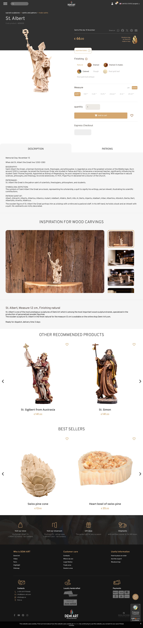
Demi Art (16, 556)
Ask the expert (116, 559)
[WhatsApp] (118, 30)
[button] (3, 381)
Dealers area (68, 568)
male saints (43, 13)
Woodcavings (116, 562)
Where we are (68, 559)
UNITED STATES (130, 4)
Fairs (15, 562)
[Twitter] (127, 30)
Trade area (67, 565)
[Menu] (139, 605)
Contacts (66, 556)
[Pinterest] (131, 30)
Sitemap (16, 568)
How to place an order (119, 556)
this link (76, 624)
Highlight (16, 565)
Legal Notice (67, 562)
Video (15, 559)
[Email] (136, 30)
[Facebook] (122, 30)
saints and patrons (29, 13)
